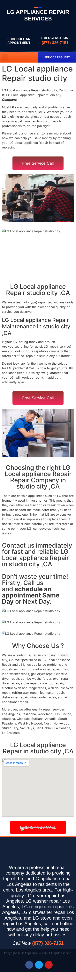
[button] (5, 57)
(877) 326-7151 (55, 43)
